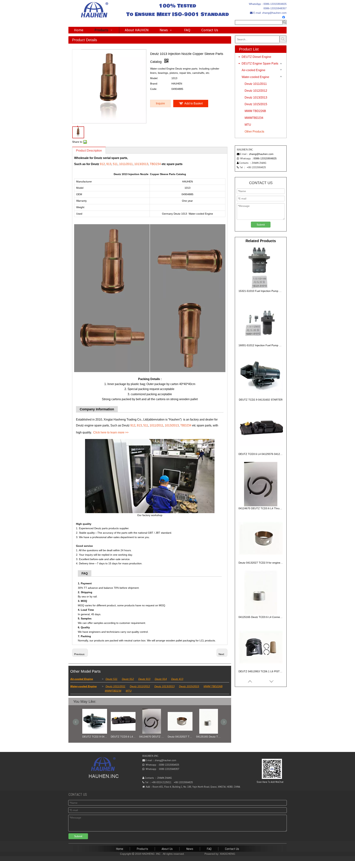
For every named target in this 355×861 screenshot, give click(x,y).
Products (142, 849)
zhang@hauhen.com (274, 12)
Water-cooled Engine (83, 686)
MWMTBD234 (113, 690)
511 (115, 164)
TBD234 (155, 164)
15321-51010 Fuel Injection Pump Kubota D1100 (261, 290)
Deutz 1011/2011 (115, 686)
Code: (153, 88)
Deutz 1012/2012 (140, 686)
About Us (167, 849)
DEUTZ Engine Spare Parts (260, 63)
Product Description (89, 150)
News (189, 849)
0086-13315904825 (275, 3)
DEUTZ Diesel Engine (256, 56)
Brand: (154, 83)
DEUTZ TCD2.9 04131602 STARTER (92, 736)
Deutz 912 (128, 678)
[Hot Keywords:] (284, 22)
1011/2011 (126, 164)
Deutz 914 (161, 678)
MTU (128, 690)
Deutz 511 (111, 678)
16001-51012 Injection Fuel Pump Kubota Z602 (261, 345)
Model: (154, 78)
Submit (261, 224)
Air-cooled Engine (81, 678)
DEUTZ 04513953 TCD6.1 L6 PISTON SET (261, 671)
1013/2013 (141, 164)
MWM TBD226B (213, 686)
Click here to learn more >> (111, 432)
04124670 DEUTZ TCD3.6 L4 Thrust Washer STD (149, 736)
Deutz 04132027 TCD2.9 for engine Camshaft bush (178, 736)
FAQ (209, 849)
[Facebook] (284, 17)
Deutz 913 (144, 678)
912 (102, 164)
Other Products (254, 131)
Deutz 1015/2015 (189, 686)
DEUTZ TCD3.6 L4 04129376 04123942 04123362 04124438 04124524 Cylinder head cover (121, 736)
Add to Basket (193, 103)
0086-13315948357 (275, 8)
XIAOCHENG (227, 853)
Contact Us (232, 849)
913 (108, 164)
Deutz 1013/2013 (164, 686)
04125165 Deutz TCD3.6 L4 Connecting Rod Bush (206, 736)
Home (119, 849)
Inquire (160, 103)
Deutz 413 (177, 678)
